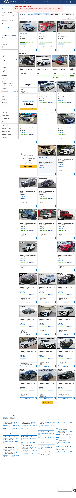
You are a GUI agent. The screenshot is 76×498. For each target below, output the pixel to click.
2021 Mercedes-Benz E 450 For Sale (28, 432)
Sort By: (64, 18)
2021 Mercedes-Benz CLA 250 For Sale (29, 450)
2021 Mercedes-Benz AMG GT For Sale (29, 425)
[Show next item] (54, 150)
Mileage (4, 70)
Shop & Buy (46, 1)
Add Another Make (10, 63)
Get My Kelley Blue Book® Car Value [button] (29, 101)
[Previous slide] (21, 67)
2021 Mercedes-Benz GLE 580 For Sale (64, 434)
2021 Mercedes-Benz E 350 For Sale (10, 449)
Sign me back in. (26, 9)
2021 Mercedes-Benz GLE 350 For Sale (11, 425)
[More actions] (36, 50)
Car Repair (61, 1)
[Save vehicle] (36, 22)
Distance (3, 15)
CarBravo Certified (23, 33)
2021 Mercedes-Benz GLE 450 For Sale (29, 435)
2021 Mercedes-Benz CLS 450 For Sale (64, 431)
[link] (23, 44)
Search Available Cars (28, 108)
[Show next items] (73, 14)
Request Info (27, 49)
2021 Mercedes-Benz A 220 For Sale (28, 428)
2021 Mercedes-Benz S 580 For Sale (10, 452)
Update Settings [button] (33, 106)
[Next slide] (74, 67)
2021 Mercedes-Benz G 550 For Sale (28, 422)
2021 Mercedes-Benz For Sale (9, 417)
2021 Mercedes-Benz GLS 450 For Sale (11, 455)
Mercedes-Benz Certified (64, 286)
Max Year (12, 27)
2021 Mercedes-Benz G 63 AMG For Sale (11, 428)
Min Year (4, 27)
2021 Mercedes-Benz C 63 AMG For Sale (29, 453)
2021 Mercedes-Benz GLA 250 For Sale (11, 446)
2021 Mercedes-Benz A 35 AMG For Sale (46, 437)
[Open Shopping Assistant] (74, 490)
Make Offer (27, 366)
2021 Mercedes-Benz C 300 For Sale (10, 432)
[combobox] (10, 9)
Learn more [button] (15, 91)
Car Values (26, 1)
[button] (66, 2)
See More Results (47, 402)
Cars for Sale (33, 1)
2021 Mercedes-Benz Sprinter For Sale (11, 438)
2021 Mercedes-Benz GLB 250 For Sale (11, 435)
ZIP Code (12, 15)
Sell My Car (39, 1)
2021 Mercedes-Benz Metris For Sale (46, 430)
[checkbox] (4, 44)
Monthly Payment (23, 88)
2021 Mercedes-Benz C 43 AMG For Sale (46, 444)
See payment (22, 40)
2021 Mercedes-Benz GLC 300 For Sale (11, 422)
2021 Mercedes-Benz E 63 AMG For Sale (46, 422)
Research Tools (54, 1)
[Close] (70, 488)
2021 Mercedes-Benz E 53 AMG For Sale (46, 441)
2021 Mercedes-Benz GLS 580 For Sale (29, 447)
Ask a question (28, 166)
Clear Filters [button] (30, 14)
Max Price (12, 37)
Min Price (3, 37)
